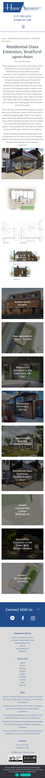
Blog (22, 682)
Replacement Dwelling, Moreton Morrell (22, 441)
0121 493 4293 (22, 16)
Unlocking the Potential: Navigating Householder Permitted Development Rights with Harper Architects (22, 724)
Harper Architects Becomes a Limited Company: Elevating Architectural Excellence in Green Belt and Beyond (22, 699)
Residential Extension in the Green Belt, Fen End (22, 372)
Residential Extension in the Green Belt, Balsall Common (22, 544)
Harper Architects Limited (22, 637)
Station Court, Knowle (22, 303)
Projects (22, 671)
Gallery (23, 674)
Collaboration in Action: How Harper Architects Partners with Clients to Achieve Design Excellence (22, 708)
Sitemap (22, 685)
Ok (17, 775)
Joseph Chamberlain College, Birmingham (22, 509)
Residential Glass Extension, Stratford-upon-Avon (22, 475)
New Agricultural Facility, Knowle (22, 338)
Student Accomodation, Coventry (22, 578)
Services (22, 668)
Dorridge (22, 677)
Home (4, 38)
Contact (22, 679)
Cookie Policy (25, 775)
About (22, 665)
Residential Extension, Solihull (22, 406)
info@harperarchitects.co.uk (22, 752)
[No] (42, 771)
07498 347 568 (22, 20)
